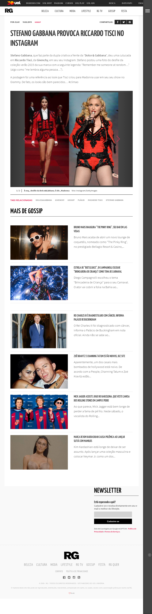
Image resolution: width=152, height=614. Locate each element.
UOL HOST (47, 3)
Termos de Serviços (112, 532)
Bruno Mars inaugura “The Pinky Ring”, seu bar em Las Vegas (100, 229)
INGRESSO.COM (33, 3)
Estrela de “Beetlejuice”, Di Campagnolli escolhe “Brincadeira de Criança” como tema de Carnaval (98, 269)
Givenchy (59, 200)
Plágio (81, 200)
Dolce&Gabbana (44, 200)
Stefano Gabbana (114, 200)
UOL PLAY (79, 3)
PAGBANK (58, 3)
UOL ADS (91, 3)
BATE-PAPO (127, 3)
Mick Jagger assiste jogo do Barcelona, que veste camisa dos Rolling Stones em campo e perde (102, 398)
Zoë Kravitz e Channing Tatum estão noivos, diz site (99, 356)
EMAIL (141, 3)
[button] (125, 139)
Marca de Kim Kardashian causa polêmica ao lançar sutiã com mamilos (99, 439)
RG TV (99, 11)
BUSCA (112, 3)
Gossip (111, 11)
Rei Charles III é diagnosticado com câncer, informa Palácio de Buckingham (99, 317)
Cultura (59, 11)
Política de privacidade (77, 571)
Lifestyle (86, 11)
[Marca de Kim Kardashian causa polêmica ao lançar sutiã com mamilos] (39, 468)
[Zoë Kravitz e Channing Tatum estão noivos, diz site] (39, 387)
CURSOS (69, 3)
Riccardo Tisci (95, 200)
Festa (124, 11)
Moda (73, 11)
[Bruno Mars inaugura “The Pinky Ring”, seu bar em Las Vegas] (39, 258)
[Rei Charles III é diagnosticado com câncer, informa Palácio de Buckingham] (39, 347)
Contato (59, 571)
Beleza (45, 11)
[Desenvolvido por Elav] (71, 594)
